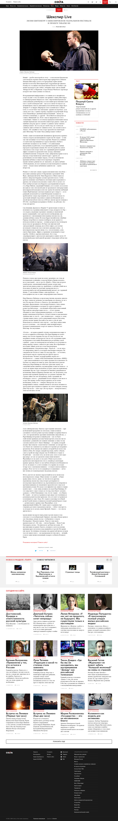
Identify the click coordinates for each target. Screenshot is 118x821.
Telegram (65, 754)
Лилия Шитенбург (61, 26)
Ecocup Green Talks (79, 768)
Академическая (36, 5)
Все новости (93, 170)
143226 (99, 683)
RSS (64, 759)
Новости (35, 752)
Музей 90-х (77, 805)
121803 (20, 628)
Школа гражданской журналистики (83, 800)
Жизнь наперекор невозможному (18, 573)
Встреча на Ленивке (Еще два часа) (44, 714)
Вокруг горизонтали (11, 711)
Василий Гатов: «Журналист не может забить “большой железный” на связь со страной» (100, 665)
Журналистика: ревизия (39, 611)
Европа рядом (77, 785)
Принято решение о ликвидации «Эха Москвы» (86, 153)
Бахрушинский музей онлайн (81, 812)
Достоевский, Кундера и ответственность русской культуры (16, 617)
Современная (22, 5)
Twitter (64, 756)
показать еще (59, 741)
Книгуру (76, 809)
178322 (18, 733)
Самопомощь (77, 771)
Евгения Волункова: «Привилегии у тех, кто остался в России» (17, 664)
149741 (18, 685)
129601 (45, 685)
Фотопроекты (36, 754)
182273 (47, 634)
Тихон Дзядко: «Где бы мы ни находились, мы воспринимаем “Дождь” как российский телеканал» (71, 667)
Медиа (57, 5)
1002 (73, 581)
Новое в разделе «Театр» (19, 560)
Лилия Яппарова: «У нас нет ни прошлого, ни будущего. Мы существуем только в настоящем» (72, 619)
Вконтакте (65, 752)
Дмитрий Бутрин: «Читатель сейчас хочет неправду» (43, 616)
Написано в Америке (79, 790)
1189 (100, 581)
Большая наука (78, 792)
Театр (52, 5)
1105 (18, 581)
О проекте (8, 1)
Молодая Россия (78, 759)
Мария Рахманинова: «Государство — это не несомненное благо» (72, 717)
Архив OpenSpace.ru (38, 756)
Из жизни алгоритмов (79, 766)
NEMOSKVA (77, 780)
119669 (74, 635)
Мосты (76, 761)
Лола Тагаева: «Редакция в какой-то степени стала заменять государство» (45, 665)
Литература (46, 5)
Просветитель (77, 773)
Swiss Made (77, 795)
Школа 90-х (77, 807)
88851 (72, 688)
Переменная (77, 788)
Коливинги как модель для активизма (96, 716)
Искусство (13, 5)
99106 (100, 635)
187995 (46, 733)
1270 (45, 581)
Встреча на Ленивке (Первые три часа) (17, 714)
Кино (7, 5)
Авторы (49, 754)
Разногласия (77, 797)
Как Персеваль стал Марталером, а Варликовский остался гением (45, 575)
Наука (68, 5)
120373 (74, 734)
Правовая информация (39, 818)
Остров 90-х (77, 802)
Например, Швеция (79, 778)
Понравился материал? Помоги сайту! (35, 542)
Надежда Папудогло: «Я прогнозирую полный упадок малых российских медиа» (99, 619)
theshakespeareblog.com (29, 274)
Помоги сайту (17, 1)
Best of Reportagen (79, 783)
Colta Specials (74, 5)
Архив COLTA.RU (37, 759)
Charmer (54, 818)
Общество (62, 5)
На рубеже (77, 776)
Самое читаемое (46, 560)
